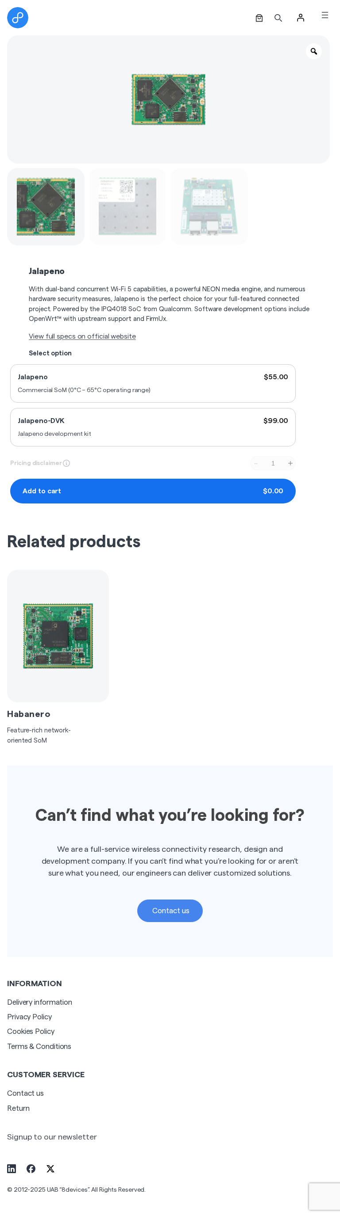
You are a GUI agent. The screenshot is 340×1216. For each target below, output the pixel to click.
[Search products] (278, 18)
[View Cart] (259, 18)
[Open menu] (325, 15)
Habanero (28, 714)
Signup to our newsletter (52, 1137)
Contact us (170, 911)
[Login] (300, 17)
